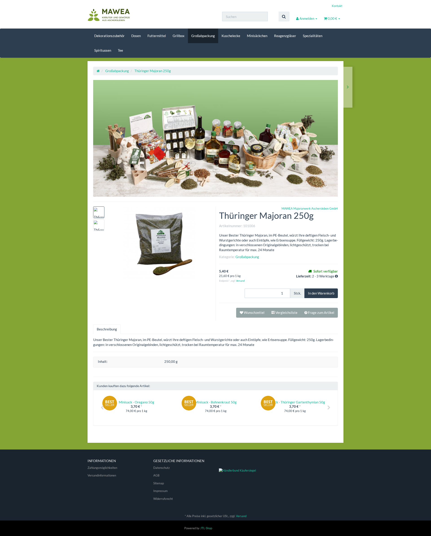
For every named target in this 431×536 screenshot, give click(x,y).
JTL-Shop (206, 528)
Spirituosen (102, 50)
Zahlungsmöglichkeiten (102, 468)
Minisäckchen (257, 36)
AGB (156, 475)
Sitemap (158, 483)
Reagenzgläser (285, 36)
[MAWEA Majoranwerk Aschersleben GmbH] (128, 15)
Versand (240, 280)
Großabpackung (203, 36)
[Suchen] (284, 16)
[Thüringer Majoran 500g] (347, 87)
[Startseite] (98, 71)
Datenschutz (161, 468)
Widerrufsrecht (163, 499)
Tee (120, 50)
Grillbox (179, 36)
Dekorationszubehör (109, 36)
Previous (102, 407)
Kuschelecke (231, 36)
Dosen (136, 36)
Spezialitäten (312, 36)
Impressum (160, 491)
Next (328, 407)
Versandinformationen (102, 475)
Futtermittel (156, 36)
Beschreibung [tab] (107, 329)
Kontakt (337, 6)
